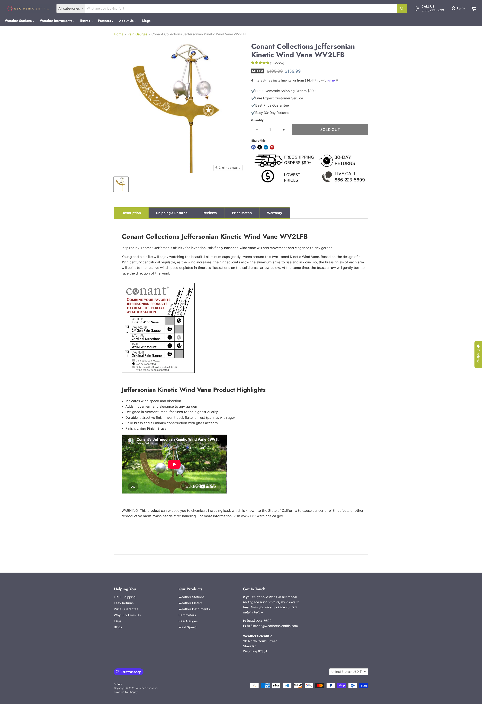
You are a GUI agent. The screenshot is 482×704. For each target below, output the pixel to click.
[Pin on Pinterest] (272, 147)
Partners (105, 20)
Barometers (187, 615)
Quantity (257, 120)
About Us (126, 20)
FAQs (117, 621)
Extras (85, 20)
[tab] (131, 213)
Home (118, 34)
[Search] (402, 8)
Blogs (146, 20)
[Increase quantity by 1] (283, 129)
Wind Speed (187, 627)
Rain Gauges (137, 34)
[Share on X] (259, 147)
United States (346, 671)
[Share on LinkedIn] (266, 147)
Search (118, 684)
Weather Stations (19, 20)
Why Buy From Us (127, 615)
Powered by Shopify (126, 691)
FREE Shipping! (125, 597)
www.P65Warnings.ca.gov (262, 516)
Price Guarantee (126, 609)
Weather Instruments (56, 20)
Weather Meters (190, 603)
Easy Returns (124, 603)
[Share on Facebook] (253, 147)
